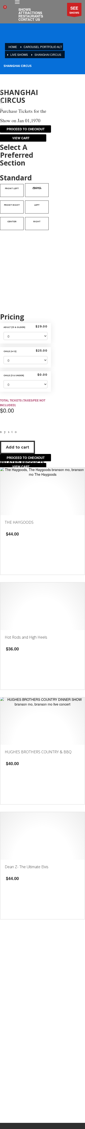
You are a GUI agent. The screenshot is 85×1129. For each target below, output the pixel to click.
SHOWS (74, 9)
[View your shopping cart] (7, 9)
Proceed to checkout (26, 457)
